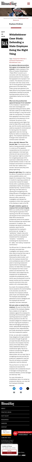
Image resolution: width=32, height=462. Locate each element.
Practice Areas (6, 412)
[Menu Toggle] (28, 4)
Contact (4, 427)
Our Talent (5, 416)
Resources (5, 419)
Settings (9, 450)
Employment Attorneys (19, 58)
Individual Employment (16, 60)
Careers (4, 423)
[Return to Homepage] (8, 4)
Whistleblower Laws (15, 62)
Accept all (9, 453)
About (3, 408)
